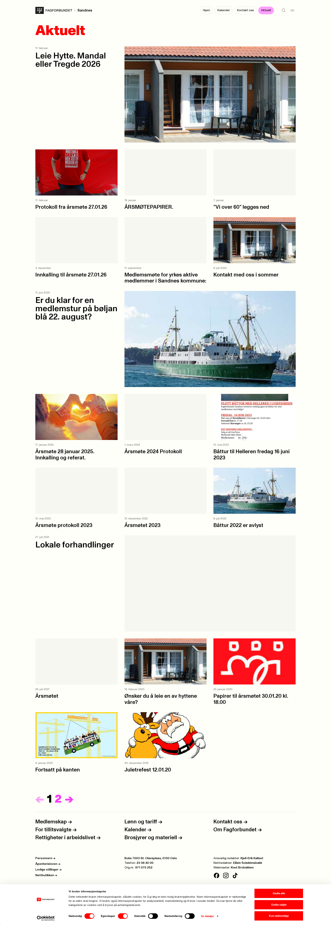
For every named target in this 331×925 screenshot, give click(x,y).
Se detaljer (207, 916)
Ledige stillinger (48, 869)
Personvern (45, 858)
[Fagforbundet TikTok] (235, 875)
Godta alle (279, 893)
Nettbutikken (46, 875)
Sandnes (84, 10)
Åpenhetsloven (47, 864)
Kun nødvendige (279, 915)
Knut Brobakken (242, 867)
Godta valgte (279, 904)
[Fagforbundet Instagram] (226, 875)
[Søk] (283, 10)
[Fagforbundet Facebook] (216, 875)
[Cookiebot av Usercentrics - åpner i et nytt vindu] (46, 918)
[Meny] (292, 10)
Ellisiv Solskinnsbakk (247, 862)
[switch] (123, 916)
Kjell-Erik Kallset (251, 858)
